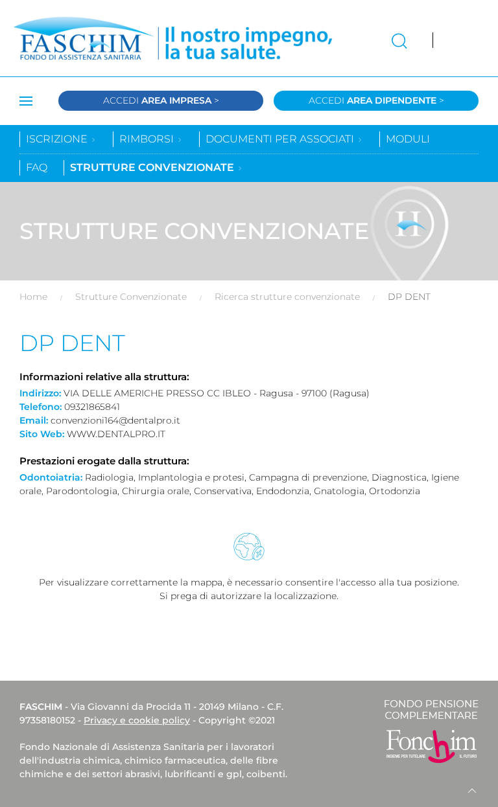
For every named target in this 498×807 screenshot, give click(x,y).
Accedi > (161, 100)
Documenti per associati (281, 139)
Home (33, 296)
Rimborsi (147, 139)
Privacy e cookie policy (137, 720)
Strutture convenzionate (153, 167)
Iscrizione (58, 139)
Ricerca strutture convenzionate (287, 296)
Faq (36, 167)
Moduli (408, 139)
